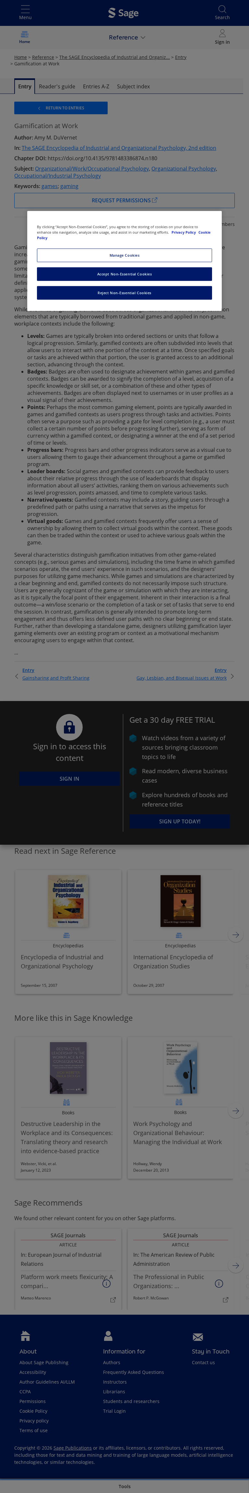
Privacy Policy (184, 232)
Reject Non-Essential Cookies (124, 292)
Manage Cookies (125, 255)
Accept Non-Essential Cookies (124, 274)
